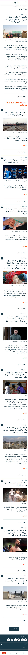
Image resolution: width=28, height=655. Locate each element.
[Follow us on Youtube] (18, 639)
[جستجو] (23, 653)
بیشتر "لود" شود (14, 629)
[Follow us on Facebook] (25, 639)
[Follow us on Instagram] (15, 639)
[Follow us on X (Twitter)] (22, 639)
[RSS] (8, 639)
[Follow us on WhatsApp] (12, 639)
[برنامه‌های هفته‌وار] (10, 653)
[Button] (21, 97)
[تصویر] (17, 653)
